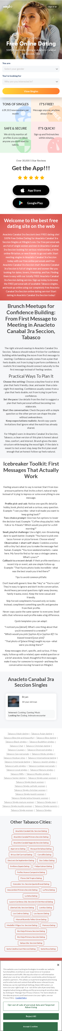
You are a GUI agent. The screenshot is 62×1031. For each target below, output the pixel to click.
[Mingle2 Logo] (7, 6)
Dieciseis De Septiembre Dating (21, 860)
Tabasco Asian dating (41, 733)
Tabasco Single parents (46, 806)
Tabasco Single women (22, 810)
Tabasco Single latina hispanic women (29, 798)
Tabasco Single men (46, 802)
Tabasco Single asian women (42, 778)
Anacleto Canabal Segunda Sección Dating (31, 843)
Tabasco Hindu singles (42, 753)
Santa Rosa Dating (48, 949)
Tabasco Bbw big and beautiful (18, 737)
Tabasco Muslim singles (37, 774)
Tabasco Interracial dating (17, 761)
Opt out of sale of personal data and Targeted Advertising (31, 1006)
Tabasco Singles (44, 810)
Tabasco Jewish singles (43, 761)
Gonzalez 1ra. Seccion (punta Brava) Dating (31, 884)
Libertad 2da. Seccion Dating (22, 907)
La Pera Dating (49, 890)
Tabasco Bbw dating (46, 737)
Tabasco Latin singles (15, 766)
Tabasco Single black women (30, 782)
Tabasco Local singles (17, 769)
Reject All (31, 1016)
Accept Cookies (30, 1026)
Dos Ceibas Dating (46, 860)
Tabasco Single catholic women (29, 786)
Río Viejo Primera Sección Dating (31, 937)
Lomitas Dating (45, 907)
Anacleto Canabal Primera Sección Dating (31, 837)
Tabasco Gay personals (17, 753)
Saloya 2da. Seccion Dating (31, 943)
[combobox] (31, 69)
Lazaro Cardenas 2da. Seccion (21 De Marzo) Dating (31, 902)
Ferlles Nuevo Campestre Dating (31, 872)
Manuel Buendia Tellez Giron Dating (31, 919)
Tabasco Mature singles (41, 769)
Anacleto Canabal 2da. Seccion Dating (31, 831)
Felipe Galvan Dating (43, 866)
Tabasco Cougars (16, 749)
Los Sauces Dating (41, 913)
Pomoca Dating (48, 925)
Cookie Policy (21, 998)
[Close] (58, 964)
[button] (52, 7)
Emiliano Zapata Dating (19, 866)
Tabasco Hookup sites (14, 757)
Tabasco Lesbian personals (41, 766)
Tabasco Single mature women (19, 802)
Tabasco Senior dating (15, 778)
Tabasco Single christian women (30, 790)
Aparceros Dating (18, 849)
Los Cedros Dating (20, 913)
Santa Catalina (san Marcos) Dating (21, 949)
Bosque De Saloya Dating (41, 849)
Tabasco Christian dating (38, 745)
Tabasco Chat (16, 745)
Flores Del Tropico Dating (31, 878)
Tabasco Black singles (16, 741)
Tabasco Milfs (17, 774)
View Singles (31, 91)
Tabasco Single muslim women (17, 806)
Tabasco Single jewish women (30, 794)
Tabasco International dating (42, 757)
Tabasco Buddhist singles (41, 741)
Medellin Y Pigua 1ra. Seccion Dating (22, 925)
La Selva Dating (31, 896)
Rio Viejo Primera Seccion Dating (31, 931)
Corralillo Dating (44, 854)
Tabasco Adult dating (18, 733)
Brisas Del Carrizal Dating (21, 854)
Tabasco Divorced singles (39, 749)
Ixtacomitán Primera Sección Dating (22, 890)
